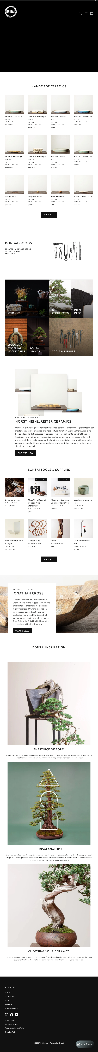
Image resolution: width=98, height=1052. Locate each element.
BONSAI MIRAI (10, 997)
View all (49, 214)
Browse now (25, 453)
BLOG (7, 1001)
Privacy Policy (10, 1020)
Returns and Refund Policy (14, 1028)
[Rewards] (85, 1044)
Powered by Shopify (57, 1043)
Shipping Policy (10, 1032)
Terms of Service (11, 1024)
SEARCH (8, 1005)
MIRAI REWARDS (11, 1008)
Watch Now (22, 631)
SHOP (7, 993)
